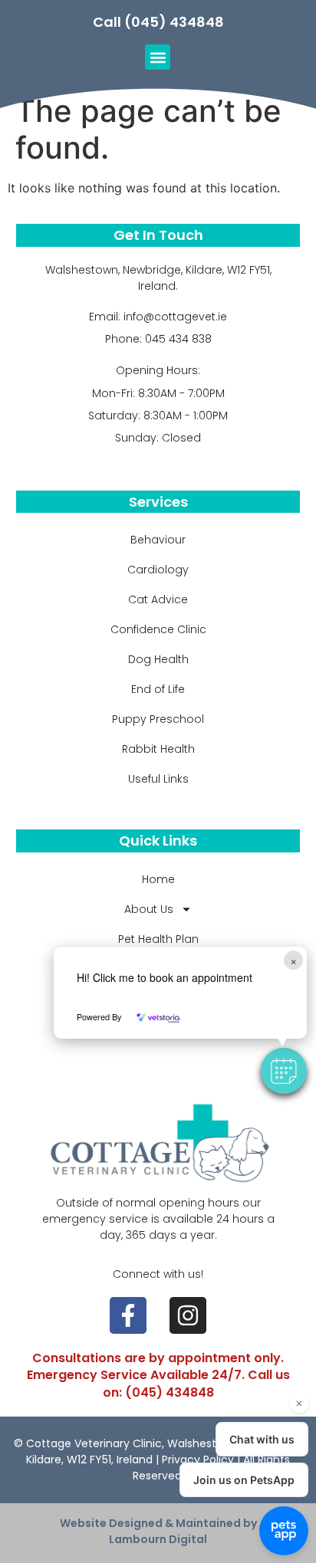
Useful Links (158, 778)
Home (158, 879)
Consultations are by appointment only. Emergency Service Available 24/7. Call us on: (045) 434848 (158, 1375)
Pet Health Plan (158, 939)
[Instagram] (188, 1315)
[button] (284, 1071)
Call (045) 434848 (158, 21)
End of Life (158, 689)
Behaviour (158, 539)
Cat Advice (158, 599)
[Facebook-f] (128, 1315)
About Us (148, 909)
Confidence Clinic (158, 629)
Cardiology (158, 569)
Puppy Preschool (158, 719)
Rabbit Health (158, 749)
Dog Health (158, 659)
